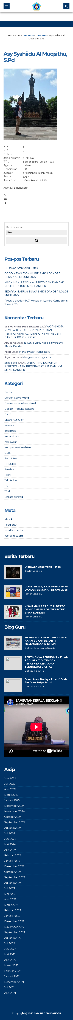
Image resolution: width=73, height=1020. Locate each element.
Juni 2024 (10, 838)
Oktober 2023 (12, 871)
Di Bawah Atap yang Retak (21, 268)
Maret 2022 (11, 965)
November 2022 (14, 927)
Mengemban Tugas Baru (34, 351)
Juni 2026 (10, 778)
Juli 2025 (9, 783)
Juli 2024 (9, 833)
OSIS (7, 452)
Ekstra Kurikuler (14, 419)
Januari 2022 (12, 976)
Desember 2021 (14, 982)
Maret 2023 (11, 905)
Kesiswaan (10, 441)
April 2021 (10, 993)
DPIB (7, 414)
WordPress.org (13, 535)
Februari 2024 (12, 855)
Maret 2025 (11, 794)
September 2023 (14, 877)
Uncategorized (13, 496)
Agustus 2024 (12, 827)
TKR (7, 485)
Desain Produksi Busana (19, 408)
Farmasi (9, 425)
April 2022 (10, 960)
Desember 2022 (14, 921)
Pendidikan (11, 458)
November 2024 (14, 811)
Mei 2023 (10, 894)
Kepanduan (11, 436)
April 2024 (10, 849)
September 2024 (14, 822)
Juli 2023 (9, 888)
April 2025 (10, 789)
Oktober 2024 (12, 816)
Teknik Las (10, 480)
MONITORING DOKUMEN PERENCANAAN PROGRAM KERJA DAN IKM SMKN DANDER (33, 366)
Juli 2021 (9, 987)
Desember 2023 (14, 866)
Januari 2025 (11, 800)
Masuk (8, 519)
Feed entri (10, 524)
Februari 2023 (12, 910)
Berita (8, 392)
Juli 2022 (9, 943)
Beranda (29, 35)
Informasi (10, 430)
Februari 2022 (12, 971)
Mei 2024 (10, 844)
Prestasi (9, 469)
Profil (7, 474)
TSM (7, 491)
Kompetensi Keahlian (17, 447)
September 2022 (14, 932)
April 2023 (10, 899)
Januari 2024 (12, 860)
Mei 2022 (10, 954)
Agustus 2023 (12, 883)
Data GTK (41, 35)
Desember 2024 (14, 805)
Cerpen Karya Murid (16, 397)
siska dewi (10, 362)
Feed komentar (14, 530)
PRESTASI (10, 463)
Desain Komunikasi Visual (20, 403)
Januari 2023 (12, 916)
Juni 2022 (10, 949)
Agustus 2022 (12, 938)
